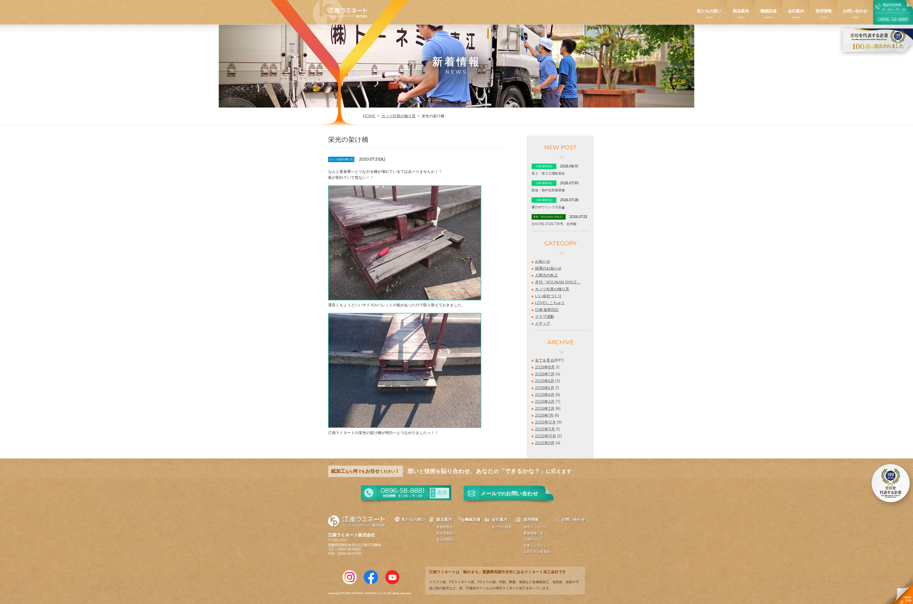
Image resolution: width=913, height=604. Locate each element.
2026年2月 (544, 408)
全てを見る (544, 360)
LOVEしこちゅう (550, 303)
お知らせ (542, 261)
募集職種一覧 (534, 533)
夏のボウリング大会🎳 (549, 207)
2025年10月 (545, 436)
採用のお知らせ (548, 268)
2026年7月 (544, 374)
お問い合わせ (855, 11)
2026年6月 (544, 381)
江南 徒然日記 (547, 309)
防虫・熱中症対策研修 (548, 190)
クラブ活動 (544, 316)
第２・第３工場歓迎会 (548, 173)
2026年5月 (544, 388)
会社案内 (796, 11)
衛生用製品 (445, 533)
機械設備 (768, 11)
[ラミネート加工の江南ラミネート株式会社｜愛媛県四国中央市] (340, 14)
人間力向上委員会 (537, 552)
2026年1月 (544, 415)
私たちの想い (709, 11)
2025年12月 (545, 422)
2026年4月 (544, 394)
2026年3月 (544, 401)
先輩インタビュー (537, 545)
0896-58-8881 (349, 549)
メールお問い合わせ (509, 493)
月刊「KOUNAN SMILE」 (558, 282)
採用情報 (824, 11)
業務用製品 (445, 527)
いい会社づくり (548, 296)
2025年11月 (545, 429)
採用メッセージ (535, 527)
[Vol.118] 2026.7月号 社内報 (554, 224)
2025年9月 (544, 443)
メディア (542, 323)
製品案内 (741, 11)
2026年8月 (545, 367)
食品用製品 (445, 539)
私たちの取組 (502, 527)
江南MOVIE (533, 539)
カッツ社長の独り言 (552, 289)
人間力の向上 (546, 275)
